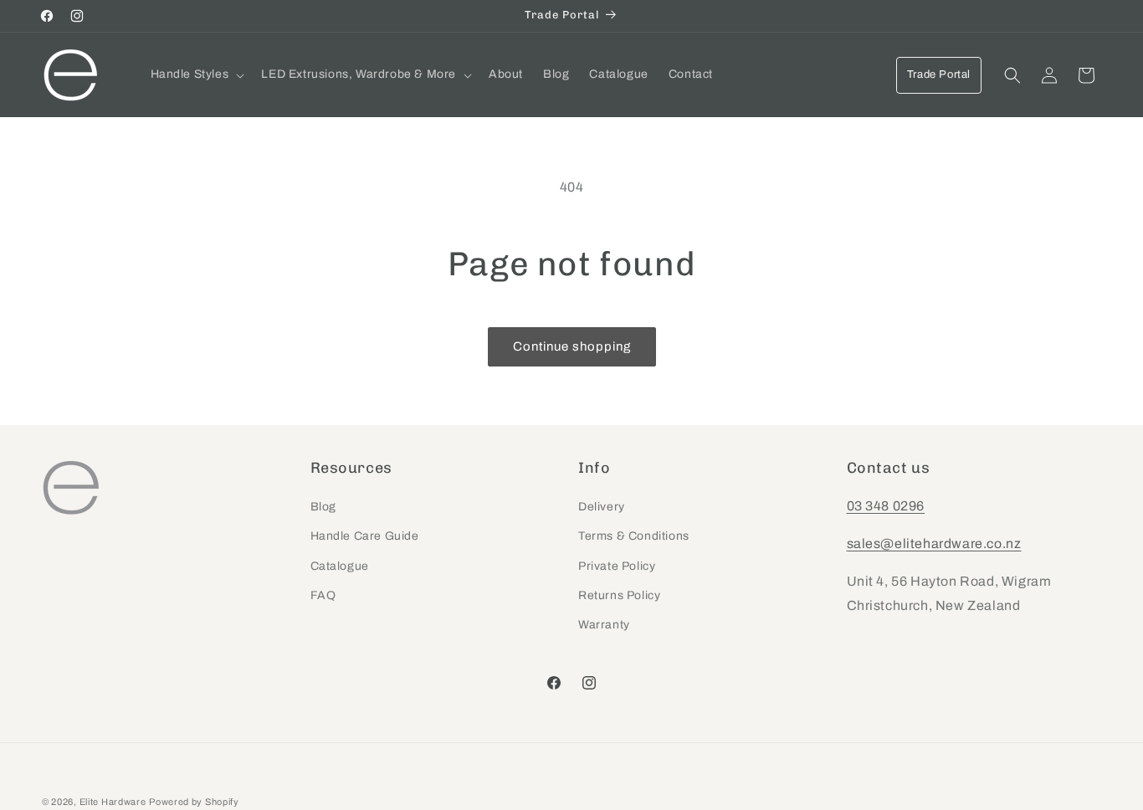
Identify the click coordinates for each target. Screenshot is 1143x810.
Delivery (601, 507)
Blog (323, 507)
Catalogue (339, 566)
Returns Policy (619, 595)
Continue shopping (572, 346)
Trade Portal (939, 74)
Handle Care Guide (364, 537)
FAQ (323, 595)
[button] (196, 74)
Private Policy (616, 566)
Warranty (604, 624)
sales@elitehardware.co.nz (934, 543)
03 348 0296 (886, 507)
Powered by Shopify (194, 802)
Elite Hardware (112, 802)
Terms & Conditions (633, 537)
